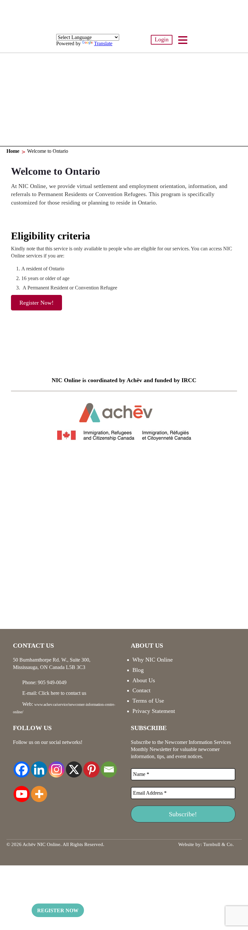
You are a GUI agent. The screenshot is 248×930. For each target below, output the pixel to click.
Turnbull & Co (217, 844)
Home (12, 151)
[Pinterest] (91, 766)
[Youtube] (22, 790)
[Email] (109, 766)
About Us (143, 680)
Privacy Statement (153, 711)
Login (162, 39)
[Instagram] (56, 766)
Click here (48, 693)
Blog (138, 670)
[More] (39, 790)
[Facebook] (22, 766)
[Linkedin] (39, 766)
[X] (74, 766)
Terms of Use (148, 700)
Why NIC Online (152, 659)
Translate (103, 43)
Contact (141, 690)
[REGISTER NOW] (124, 100)
